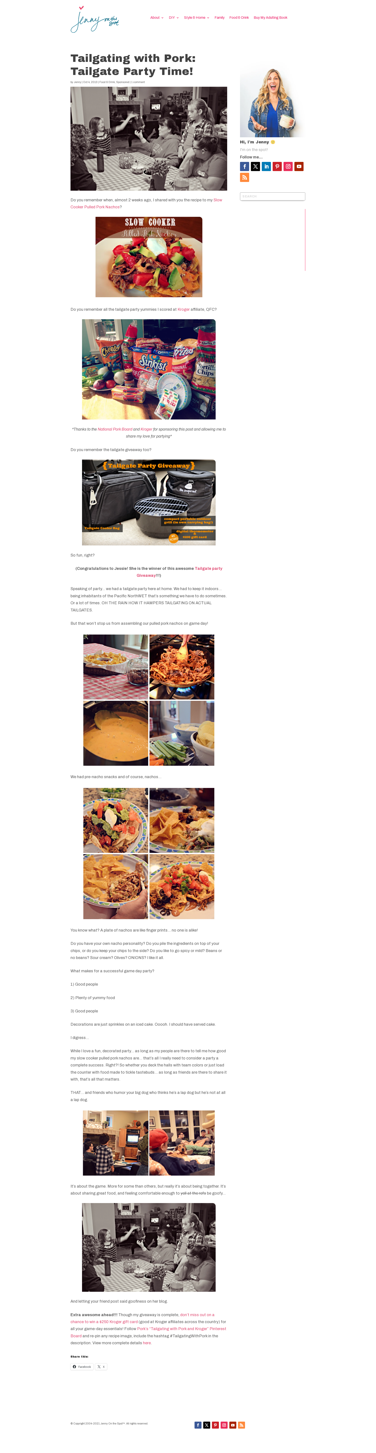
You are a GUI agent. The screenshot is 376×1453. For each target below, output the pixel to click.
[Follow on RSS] (244, 177)
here (147, 1343)
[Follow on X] (255, 166)
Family (220, 17)
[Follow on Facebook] (244, 166)
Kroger (183, 309)
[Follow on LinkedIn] (266, 166)
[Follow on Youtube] (299, 166)
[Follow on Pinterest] (277, 166)
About (155, 17)
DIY (172, 17)
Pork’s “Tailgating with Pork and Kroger (172, 1329)
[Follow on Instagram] (288, 166)
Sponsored (122, 82)
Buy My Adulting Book (270, 17)
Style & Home (194, 17)
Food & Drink (239, 17)
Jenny (77, 82)
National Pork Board (115, 429)
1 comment (138, 82)
